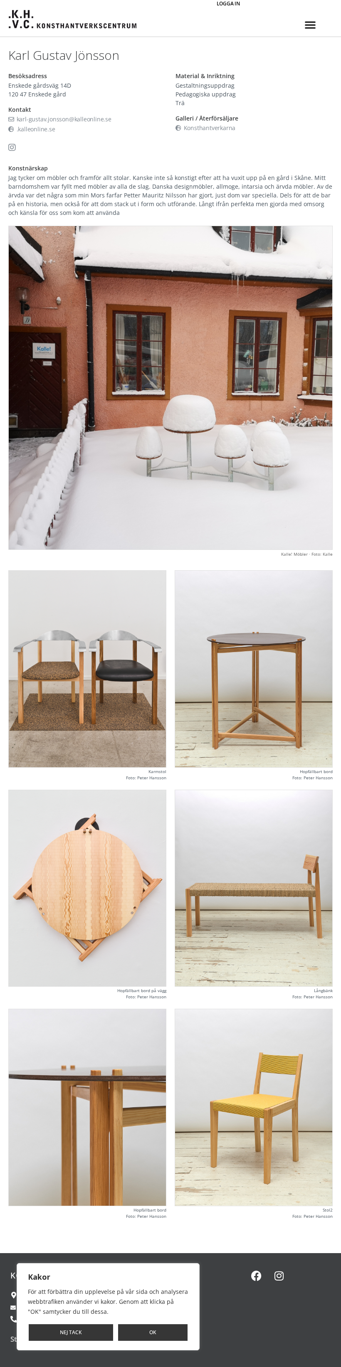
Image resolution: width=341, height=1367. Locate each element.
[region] (108, 1306)
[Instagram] (279, 1276)
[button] (310, 24)
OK (152, 1332)
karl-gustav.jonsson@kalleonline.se (63, 119)
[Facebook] (256, 1276)
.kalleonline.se (35, 129)
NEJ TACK (71, 1332)
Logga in (228, 3)
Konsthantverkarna (208, 128)
